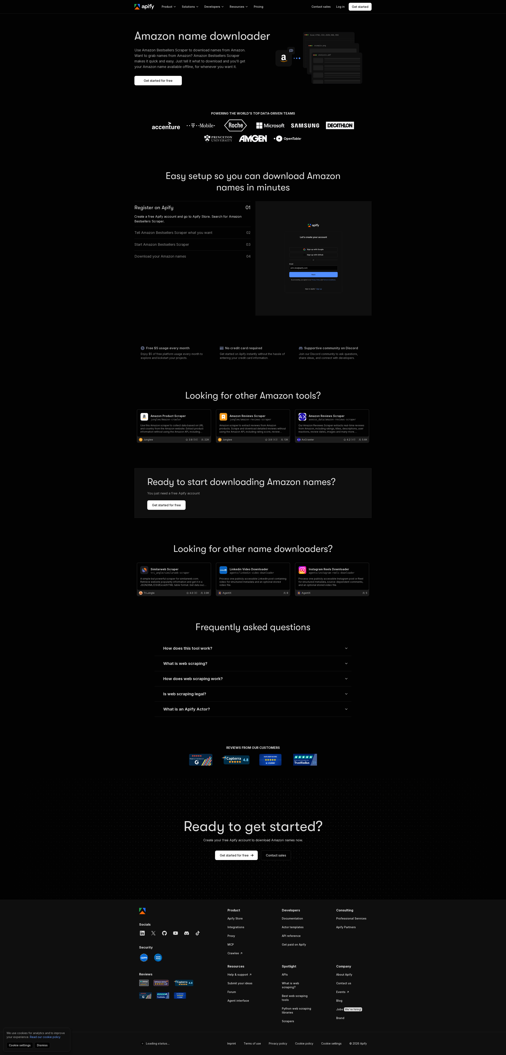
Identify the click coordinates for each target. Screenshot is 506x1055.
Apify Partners (346, 927)
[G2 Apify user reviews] (145, 995)
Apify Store (235, 918)
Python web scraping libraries (296, 1010)
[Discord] (186, 933)
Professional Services (351, 918)
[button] (243, 910)
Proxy (231, 935)
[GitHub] (164, 933)
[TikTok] (197, 933)
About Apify (344, 974)
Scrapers (288, 1021)
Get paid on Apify (294, 944)
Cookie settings (331, 1043)
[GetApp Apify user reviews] (144, 983)
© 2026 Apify (358, 1043)
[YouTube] (175, 933)
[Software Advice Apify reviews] (161, 983)
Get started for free (158, 81)
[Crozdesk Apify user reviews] (180, 995)
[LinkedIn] (142, 933)
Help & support (238, 974)
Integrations (236, 927)
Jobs (348, 1009)
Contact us (343, 983)
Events (341, 992)
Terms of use (252, 1043)
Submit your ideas (240, 983)
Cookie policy (304, 1043)
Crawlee (233, 953)
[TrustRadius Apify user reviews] (163, 995)
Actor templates (293, 927)
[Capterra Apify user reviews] (183, 983)
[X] (153, 933)
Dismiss (42, 1045)
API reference (291, 935)
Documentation (292, 918)
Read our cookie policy (45, 1037)
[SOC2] (158, 957)
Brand (340, 1018)
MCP (231, 944)
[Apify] (144, 6)
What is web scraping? (290, 985)
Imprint (231, 1043)
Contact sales (276, 855)
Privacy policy (278, 1043)
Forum (232, 992)
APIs (285, 974)
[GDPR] (144, 957)
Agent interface (238, 1000)
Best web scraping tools (295, 997)
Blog (339, 1000)
